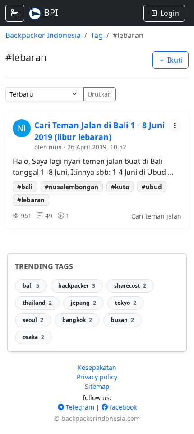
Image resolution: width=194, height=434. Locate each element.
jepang (83, 303)
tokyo (125, 303)
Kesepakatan (97, 367)
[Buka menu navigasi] (14, 13)
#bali (24, 186)
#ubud (152, 186)
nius (55, 147)
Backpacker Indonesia (43, 35)
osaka (33, 337)
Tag (97, 35)
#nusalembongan (71, 186)
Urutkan (100, 94)
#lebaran (31, 200)
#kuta (120, 186)
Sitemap (97, 386)
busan (122, 320)
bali (31, 285)
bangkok (77, 320)
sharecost (130, 285)
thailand (37, 303)
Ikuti (174, 60)
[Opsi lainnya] (174, 125)
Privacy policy (97, 377)
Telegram (79, 407)
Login (169, 13)
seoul (33, 320)
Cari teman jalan (156, 216)
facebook (122, 407)
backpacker (76, 285)
